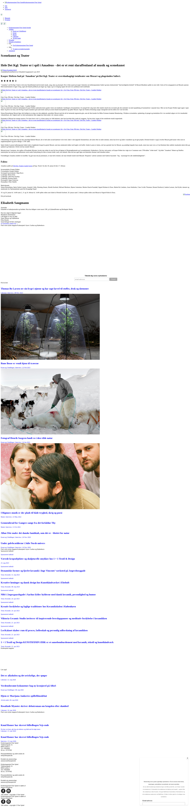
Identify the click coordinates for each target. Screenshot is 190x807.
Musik (15, 35)
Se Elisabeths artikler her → (9, 223)
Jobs (6, 7)
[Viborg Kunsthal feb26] (9, 70)
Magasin (7, 18)
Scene (14, 33)
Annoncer (8, 9)
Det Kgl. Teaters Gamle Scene (22, 166)
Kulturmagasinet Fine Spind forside (20, 27)
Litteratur (15, 36)
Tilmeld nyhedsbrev (15, 42)
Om (6, 6)
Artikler (11, 29)
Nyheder (7, 20)
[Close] (187, 758)
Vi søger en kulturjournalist (21, 49)
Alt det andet (17, 38)
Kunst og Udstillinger (19, 31)
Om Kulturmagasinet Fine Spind (23, 45)
